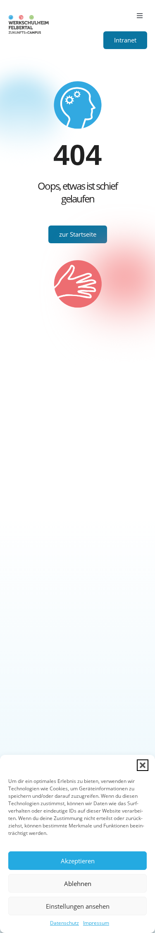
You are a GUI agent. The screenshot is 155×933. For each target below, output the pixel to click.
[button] (142, 765)
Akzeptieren (78, 861)
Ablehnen (77, 883)
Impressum (96, 922)
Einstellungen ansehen (78, 906)
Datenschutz (64, 922)
